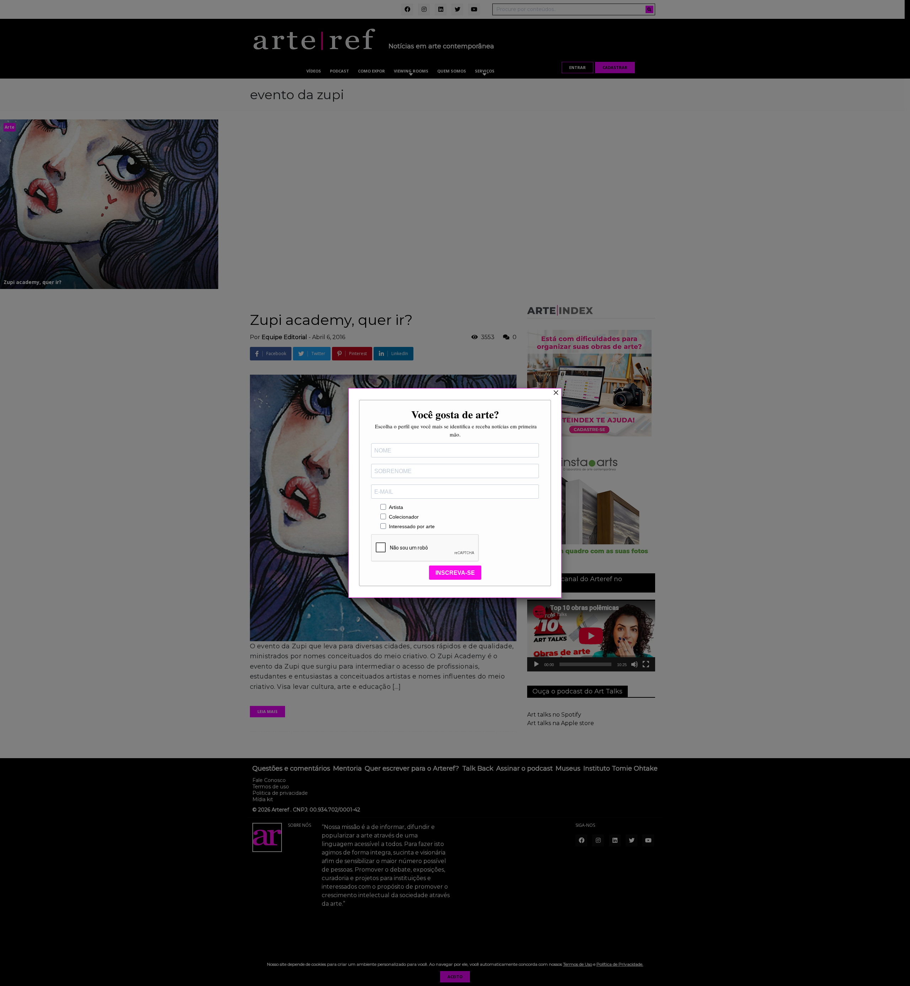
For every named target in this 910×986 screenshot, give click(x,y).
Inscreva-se (455, 573)
